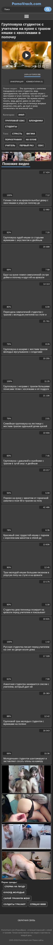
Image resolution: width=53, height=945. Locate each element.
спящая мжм (38, 904)
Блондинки (36, 120)
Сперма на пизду (15, 886)
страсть (17, 133)
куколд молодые (14, 892)
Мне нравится (13, 75)
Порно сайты (37, 940)
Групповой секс (15, 120)
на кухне (31, 139)
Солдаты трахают (15, 904)
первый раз (27, 145)
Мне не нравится (20, 75)
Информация (16, 82)
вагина (30, 133)
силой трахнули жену (17, 898)
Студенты (11, 126)
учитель (10, 145)
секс (41, 145)
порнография (13, 139)
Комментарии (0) (34, 82)
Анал (21, 115)
